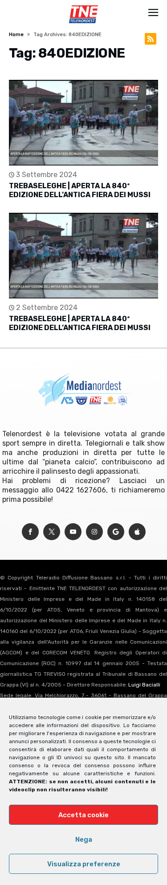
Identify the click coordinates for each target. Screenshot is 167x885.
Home (16, 34)
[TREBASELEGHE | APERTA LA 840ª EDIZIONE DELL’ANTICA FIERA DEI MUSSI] (83, 122)
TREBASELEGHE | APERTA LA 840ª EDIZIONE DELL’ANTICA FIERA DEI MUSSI (80, 190)
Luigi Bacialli (144, 685)
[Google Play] (115, 532)
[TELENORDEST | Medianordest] (83, 5)
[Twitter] (51, 532)
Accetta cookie (83, 815)
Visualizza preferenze (83, 864)
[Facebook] (30, 532)
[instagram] (94, 532)
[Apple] (137, 532)
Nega (83, 839)
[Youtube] (73, 532)
